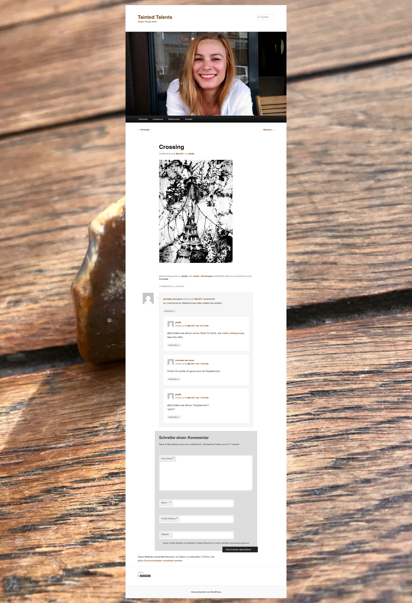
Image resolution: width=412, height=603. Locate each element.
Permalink (163, 279)
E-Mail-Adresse (169, 518)
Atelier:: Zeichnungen (203, 276)
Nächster (268, 129)
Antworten (169, 310)
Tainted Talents (155, 16)
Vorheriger (144, 129)
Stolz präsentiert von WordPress (206, 591)
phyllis (191, 153)
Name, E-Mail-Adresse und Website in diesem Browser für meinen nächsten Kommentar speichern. (206, 543)
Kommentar (167, 458)
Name (166, 502)
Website (165, 534)
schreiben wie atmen (172, 298)
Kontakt (188, 119)
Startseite (143, 119)
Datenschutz (174, 119)
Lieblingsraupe (236, 333)
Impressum (158, 119)
